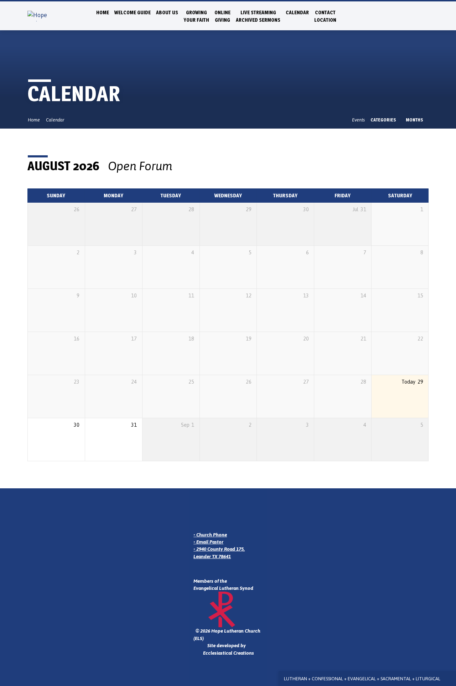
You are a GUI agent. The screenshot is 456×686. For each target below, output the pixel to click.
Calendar (297, 12)
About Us (167, 12)
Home (102, 12)
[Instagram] (402, 15)
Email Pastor (209, 542)
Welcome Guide (132, 12)
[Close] (449, 679)
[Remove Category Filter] (180, 166)
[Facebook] (410, 15)
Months (415, 120)
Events (358, 120)
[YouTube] (418, 15)
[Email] (394, 15)
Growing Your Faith (196, 16)
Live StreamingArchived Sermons (258, 16)
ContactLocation (325, 16)
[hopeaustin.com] (426, 15)
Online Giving (222, 16)
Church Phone (211, 534)
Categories (383, 120)
